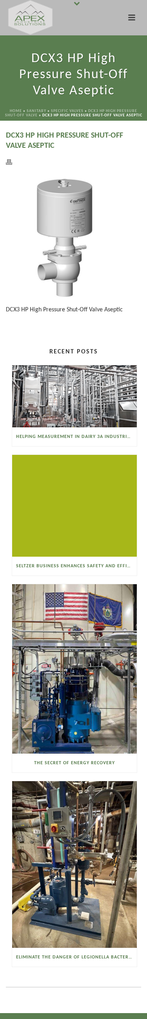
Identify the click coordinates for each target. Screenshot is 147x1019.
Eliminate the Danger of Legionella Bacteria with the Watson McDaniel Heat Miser (76, 957)
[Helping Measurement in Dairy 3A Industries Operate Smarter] (74, 396)
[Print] (13, 161)
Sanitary (36, 111)
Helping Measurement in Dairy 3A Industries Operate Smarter (76, 436)
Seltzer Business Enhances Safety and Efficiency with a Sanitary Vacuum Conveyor (76, 566)
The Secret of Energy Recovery (74, 763)
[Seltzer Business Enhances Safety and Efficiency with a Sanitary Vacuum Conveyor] (74, 506)
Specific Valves (67, 111)
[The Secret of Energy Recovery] (74, 669)
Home (16, 111)
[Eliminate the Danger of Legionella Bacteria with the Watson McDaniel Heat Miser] (74, 864)
